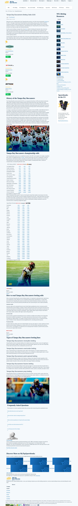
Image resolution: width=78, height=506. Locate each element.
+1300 (18, 210)
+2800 (20, 181)
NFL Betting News (22, 7)
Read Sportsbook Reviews (63, 120)
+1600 (20, 180)
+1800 (18, 224)
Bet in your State (33, 0)
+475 (20, 168)
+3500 (20, 185)
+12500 (19, 192)
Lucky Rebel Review (9, 51)
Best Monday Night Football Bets (63, 63)
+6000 (20, 188)
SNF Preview (68, 7)
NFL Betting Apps (40, 7)
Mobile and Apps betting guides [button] (63, 87)
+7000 (18, 242)
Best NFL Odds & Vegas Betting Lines (64, 38)
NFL (26, 29)
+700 (20, 169)
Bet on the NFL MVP (60, 46)
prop (17, 373)
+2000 (20, 178)
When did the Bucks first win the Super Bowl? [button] (15, 411)
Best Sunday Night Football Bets (62, 72)
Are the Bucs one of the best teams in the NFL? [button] (15, 424)
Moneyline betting (26, 461)
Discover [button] (13, 484)
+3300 (20, 186)
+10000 (18, 246)
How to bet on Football (61, 28)
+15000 (18, 251)
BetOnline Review (9, 69)
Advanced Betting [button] (60, 80)
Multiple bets (29, 468)
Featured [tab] (59, 19)
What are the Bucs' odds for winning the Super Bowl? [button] (16, 415)
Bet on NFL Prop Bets (61, 42)
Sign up (8, 56)
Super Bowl (48, 7)
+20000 (18, 254)
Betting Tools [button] (59, 86)
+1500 (18, 219)
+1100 (23, 208)
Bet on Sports (41, 0)
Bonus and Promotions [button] (61, 84)
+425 (24, 168)
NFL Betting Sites (60, 24)
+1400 (20, 176)
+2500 (18, 229)
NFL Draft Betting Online (61, 55)
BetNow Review (9, 88)
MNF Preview (54, 7)
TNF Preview (61, 7)
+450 (20, 166)
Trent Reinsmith (12, 17)
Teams (13, 11)
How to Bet (56, 0)
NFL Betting (15, 7)
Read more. (38, 475)
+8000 (18, 244)
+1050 (23, 205)
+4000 (18, 234)
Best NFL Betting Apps (61, 59)
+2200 (18, 227)
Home (6, 11)
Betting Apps (49, 0)
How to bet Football (31, 7)
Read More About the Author (11, 447)
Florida (23, 157)
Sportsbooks (25, 0)
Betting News (63, 0)
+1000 (20, 174)
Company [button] (8, 486)
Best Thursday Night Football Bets (63, 67)
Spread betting (49, 461)
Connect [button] (7, 488)
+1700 (18, 222)
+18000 (18, 253)
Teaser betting (52, 468)
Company (69, 0)
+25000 (18, 256)
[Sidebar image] (58, 22)
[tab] (39, 411)
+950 (18, 205)
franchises (46, 21)
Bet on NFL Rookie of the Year (62, 51)
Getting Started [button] (60, 79)
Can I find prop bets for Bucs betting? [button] (13, 428)
